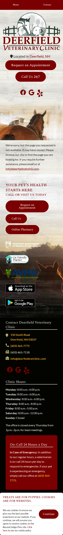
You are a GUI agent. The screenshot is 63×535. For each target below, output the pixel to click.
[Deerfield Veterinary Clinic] (31, 31)
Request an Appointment (30, 65)
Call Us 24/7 (30, 76)
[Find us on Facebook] (23, 92)
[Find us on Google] (31, 92)
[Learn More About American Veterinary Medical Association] (22, 273)
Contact (47, 4)
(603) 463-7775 (20, 345)
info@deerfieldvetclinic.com (22, 168)
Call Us (16, 219)
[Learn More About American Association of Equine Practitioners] (23, 245)
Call (10, 194)
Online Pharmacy (22, 229)
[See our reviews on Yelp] (40, 92)
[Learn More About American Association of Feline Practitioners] (17, 259)
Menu (16, 4)
